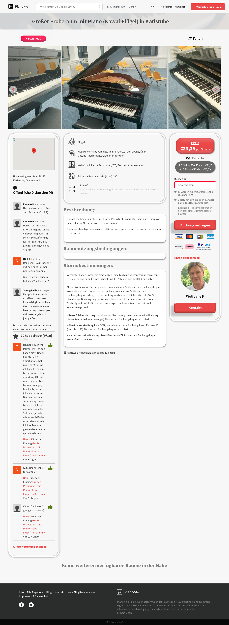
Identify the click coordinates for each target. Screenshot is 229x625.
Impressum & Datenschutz (34, 596)
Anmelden (180, 6)
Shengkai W (30, 290)
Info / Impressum (116, 6)
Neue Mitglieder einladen (82, 592)
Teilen (197, 38)
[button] (34, 151)
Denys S (27, 516)
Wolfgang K (195, 296)
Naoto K (28, 439)
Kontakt (60, 592)
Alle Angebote (35, 592)
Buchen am (180, 179)
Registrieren (166, 6)
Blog (49, 592)
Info (21, 592)
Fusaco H (28, 204)
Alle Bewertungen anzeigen (30, 546)
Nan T (26, 258)
